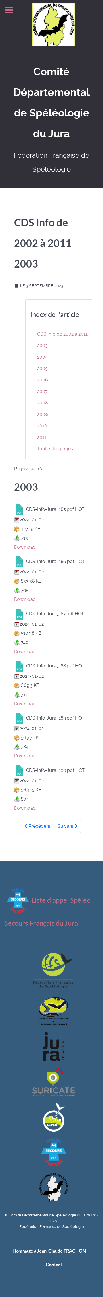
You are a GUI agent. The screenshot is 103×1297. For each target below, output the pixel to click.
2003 (42, 345)
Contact (54, 1264)
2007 (42, 391)
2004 (42, 357)
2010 (42, 426)
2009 (42, 414)
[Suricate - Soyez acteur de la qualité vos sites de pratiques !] (51, 1082)
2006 (42, 380)
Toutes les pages (55, 448)
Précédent (38, 826)
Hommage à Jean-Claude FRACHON (49, 1250)
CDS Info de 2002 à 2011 (62, 334)
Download (25, 547)
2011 (41, 437)
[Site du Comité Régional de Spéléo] (51, 1011)
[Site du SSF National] (51, 1152)
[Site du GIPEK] (51, 1117)
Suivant (66, 826)
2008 (42, 403)
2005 (42, 368)
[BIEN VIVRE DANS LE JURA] (51, 1046)
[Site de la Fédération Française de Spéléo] (51, 968)
